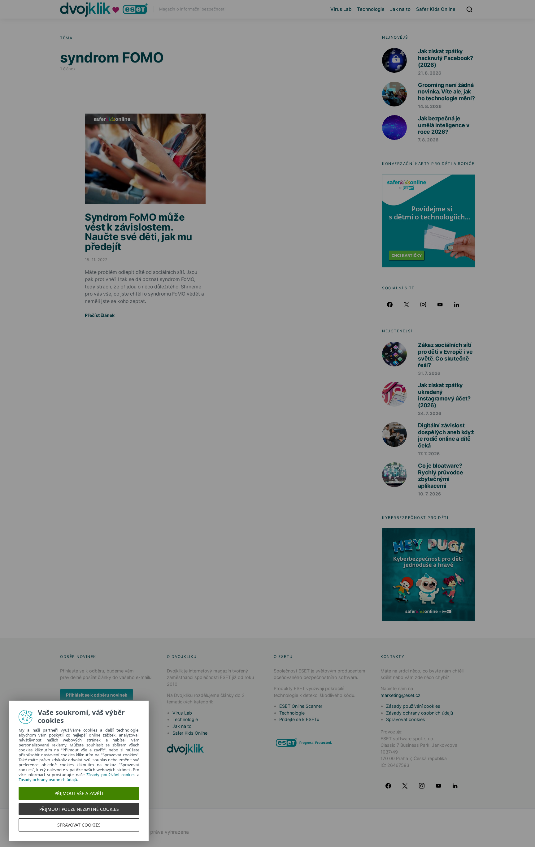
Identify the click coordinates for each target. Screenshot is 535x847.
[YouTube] (440, 304)
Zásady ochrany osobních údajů (419, 712)
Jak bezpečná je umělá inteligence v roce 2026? (444, 125)
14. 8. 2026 (429, 106)
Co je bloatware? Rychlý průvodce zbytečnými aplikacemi (440, 475)
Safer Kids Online (435, 9)
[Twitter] (406, 304)
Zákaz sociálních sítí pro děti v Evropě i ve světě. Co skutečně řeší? (445, 355)
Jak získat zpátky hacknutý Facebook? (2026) (445, 58)
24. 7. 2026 (429, 413)
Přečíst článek (100, 315)
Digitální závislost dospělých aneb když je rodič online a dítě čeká (446, 435)
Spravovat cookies (405, 719)
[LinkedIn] (456, 304)
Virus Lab (340, 9)
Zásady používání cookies (413, 706)
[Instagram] (423, 304)
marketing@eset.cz (400, 695)
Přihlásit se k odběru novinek (96, 695)
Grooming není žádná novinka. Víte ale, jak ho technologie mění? (446, 92)
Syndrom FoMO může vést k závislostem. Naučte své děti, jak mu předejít (138, 232)
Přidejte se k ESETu (299, 719)
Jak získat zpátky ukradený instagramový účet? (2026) (444, 395)
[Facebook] (390, 304)
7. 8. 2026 (428, 139)
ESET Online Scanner (300, 706)
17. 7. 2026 (429, 453)
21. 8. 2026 (429, 73)
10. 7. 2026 (429, 493)
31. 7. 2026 (429, 373)
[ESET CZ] (305, 742)
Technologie (371, 9)
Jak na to (400, 9)
